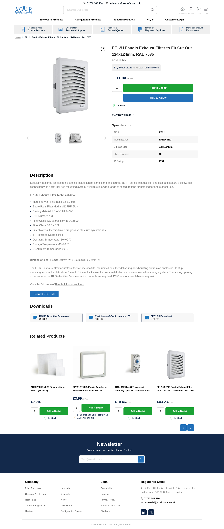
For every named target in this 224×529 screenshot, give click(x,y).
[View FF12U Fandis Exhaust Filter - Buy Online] (75, 138)
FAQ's (149, 19)
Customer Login (174, 19)
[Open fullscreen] (102, 49)
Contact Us (106, 488)
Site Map (105, 511)
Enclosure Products (51, 19)
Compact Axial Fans (35, 494)
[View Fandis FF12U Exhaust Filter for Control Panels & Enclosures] (57, 138)
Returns (105, 494)
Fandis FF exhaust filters (69, 284)
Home (17, 37)
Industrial (65, 488)
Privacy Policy (108, 499)
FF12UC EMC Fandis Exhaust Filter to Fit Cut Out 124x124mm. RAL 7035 (175, 389)
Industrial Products (124, 19)
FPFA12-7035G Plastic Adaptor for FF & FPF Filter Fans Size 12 (90, 389)
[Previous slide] (183, 427)
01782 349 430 (95, 3)
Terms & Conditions (111, 505)
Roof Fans (30, 499)
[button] (59, 482)
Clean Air (65, 494)
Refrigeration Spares (71, 511)
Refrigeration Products (88, 19)
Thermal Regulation (35, 505)
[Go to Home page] (23, 10)
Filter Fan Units (33, 488)
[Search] (152, 10)
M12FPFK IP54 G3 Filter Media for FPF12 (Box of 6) (48, 389)
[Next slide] (190, 427)
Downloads (66, 505)
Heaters (29, 511)
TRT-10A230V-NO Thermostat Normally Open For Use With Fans (132, 389)
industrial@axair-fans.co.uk (125, 3)
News (64, 499)
